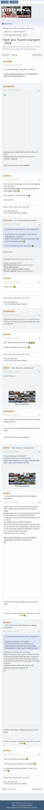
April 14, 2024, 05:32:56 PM (11, 415)
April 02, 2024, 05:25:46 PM (11, 315)
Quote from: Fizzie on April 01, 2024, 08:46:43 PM (22, 229)
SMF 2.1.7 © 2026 (17, 805)
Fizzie (8, 175)
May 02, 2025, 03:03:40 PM (11, 451)
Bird (7, 367)
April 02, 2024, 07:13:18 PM (11, 338)
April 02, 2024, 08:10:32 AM (11, 224)
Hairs (8, 493)
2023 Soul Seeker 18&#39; (18, 213)
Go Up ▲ (30, 803)
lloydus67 (10, 86)
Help (12, 803)
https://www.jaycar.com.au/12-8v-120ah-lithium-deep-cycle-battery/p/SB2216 (21, 75)
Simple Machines (27, 805)
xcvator (9, 220)
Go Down (5, 55)
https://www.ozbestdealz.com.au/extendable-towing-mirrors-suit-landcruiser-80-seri (20, 539)
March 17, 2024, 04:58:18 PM (11, 90)
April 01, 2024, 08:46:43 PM (11, 179)
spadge (9, 61)
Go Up (4, 789)
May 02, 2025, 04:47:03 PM (11, 502)
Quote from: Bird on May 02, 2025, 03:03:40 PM (22, 636)
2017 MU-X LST (13, 211)
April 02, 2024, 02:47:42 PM (11, 282)
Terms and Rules (21, 803)
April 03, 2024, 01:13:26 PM (11, 371)
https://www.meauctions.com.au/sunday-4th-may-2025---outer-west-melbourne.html (22, 461)
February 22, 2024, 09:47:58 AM (12, 65)
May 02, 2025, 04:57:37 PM (11, 631)
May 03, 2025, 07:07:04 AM (11, 754)
